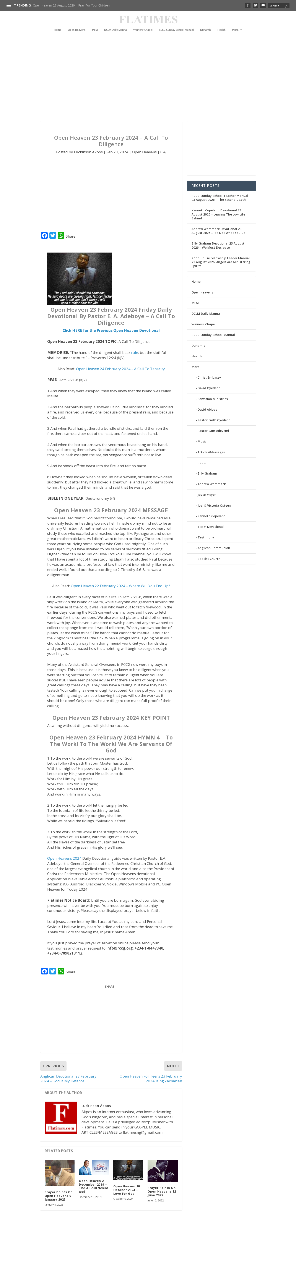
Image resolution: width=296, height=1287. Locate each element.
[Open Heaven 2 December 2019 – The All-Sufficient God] (94, 1167)
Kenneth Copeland (212, 516)
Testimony (206, 537)
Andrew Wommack (212, 484)
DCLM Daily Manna (115, 30)
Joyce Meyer (207, 495)
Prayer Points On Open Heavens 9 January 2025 (59, 1195)
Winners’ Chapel (143, 30)
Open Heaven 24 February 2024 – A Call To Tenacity (120, 368)
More (235, 30)
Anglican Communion (214, 548)
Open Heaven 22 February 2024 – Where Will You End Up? (120, 585)
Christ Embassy (209, 377)
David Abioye (207, 409)
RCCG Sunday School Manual (176, 30)
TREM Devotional (211, 527)
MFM (95, 30)
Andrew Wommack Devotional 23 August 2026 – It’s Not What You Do (219, 231)
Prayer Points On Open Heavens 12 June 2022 (162, 1191)
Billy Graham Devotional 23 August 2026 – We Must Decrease (218, 245)
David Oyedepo (209, 388)
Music (202, 441)
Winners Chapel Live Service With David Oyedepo (67, 5)
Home (57, 30)
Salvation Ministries (213, 399)
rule (134, 352)
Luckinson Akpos (88, 151)
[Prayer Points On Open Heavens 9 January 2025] (60, 1173)
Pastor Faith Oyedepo (214, 420)
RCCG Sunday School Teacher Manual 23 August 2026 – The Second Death (220, 198)
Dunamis (205, 30)
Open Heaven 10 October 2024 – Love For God (126, 1190)
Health (222, 30)
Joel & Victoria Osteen (214, 505)
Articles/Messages (211, 452)
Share (70, 236)
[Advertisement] (145, 82)
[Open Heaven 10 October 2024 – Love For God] (128, 1170)
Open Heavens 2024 (64, 858)
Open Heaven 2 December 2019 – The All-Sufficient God (94, 1186)
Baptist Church (209, 559)
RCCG (202, 463)
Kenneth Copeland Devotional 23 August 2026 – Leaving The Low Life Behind (218, 214)
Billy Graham (207, 473)
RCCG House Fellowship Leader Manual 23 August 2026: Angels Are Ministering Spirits (221, 262)
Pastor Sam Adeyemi (213, 431)
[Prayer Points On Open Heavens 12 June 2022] (163, 1171)
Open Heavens (77, 30)
